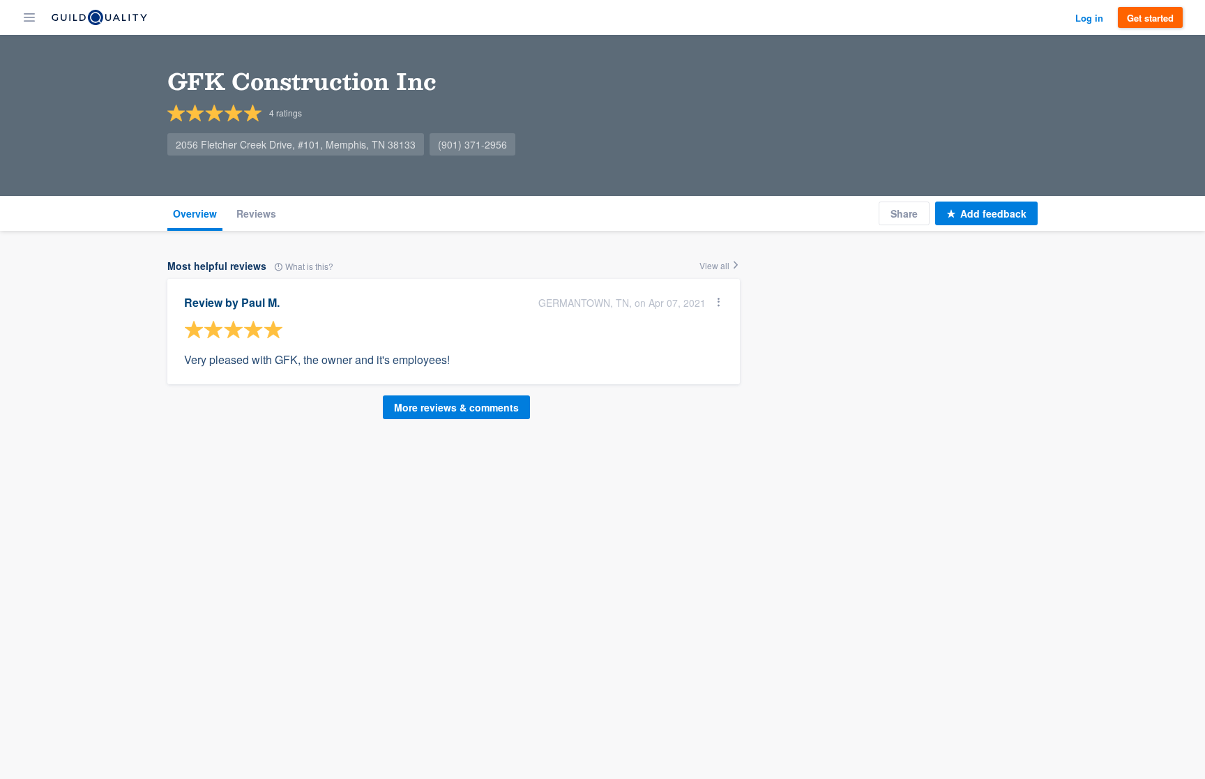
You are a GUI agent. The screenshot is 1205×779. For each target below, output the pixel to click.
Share (904, 213)
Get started (1150, 17)
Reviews (256, 213)
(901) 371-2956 (472, 144)
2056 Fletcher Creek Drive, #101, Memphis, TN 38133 (296, 144)
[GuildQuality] (99, 17)
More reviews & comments (456, 407)
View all (715, 265)
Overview (195, 213)
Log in (1089, 17)
